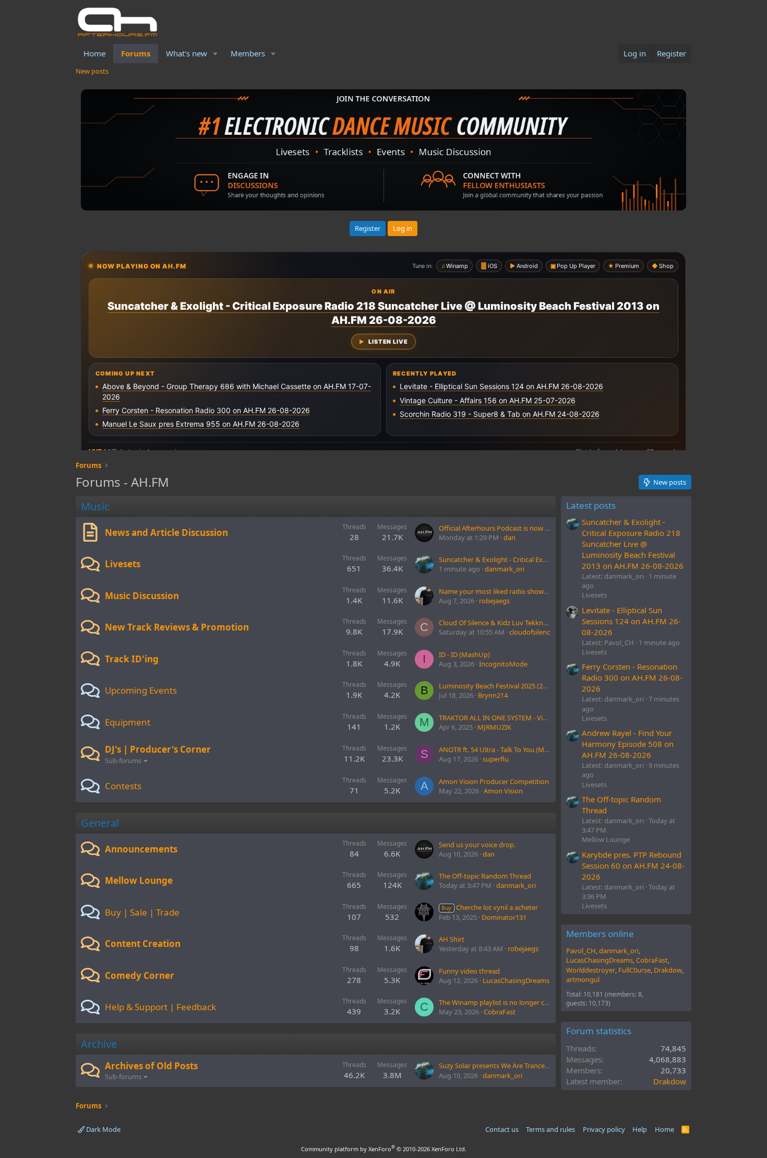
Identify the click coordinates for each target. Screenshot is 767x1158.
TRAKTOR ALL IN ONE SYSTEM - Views (497, 717)
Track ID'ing (132, 659)
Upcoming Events (141, 690)
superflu (496, 759)
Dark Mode (103, 1129)
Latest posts (591, 505)
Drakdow (668, 970)
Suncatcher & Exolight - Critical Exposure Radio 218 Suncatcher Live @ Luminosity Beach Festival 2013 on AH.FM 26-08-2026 (633, 544)
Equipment (127, 722)
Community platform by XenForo (383, 1149)
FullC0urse (634, 970)
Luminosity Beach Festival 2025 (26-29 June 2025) (514, 686)
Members (248, 53)
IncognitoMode (503, 664)
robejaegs (494, 600)
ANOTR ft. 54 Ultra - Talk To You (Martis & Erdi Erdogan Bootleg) (536, 749)
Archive (99, 1044)
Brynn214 (493, 695)
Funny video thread (469, 971)
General (100, 823)
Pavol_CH (581, 950)
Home (94, 53)
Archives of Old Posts (151, 1066)
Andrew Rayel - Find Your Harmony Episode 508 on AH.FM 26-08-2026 (628, 744)
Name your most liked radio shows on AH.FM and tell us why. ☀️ (538, 591)
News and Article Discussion (166, 533)
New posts (92, 71)
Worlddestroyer (590, 970)
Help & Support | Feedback (160, 1007)
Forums (135, 53)
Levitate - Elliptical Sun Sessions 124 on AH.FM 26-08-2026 (631, 621)
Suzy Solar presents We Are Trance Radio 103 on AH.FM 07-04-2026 (541, 1065)
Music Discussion (142, 596)
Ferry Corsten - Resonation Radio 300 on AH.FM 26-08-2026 (632, 677)
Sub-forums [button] (123, 760)
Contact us (502, 1129)
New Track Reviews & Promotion (177, 627)
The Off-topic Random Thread (485, 876)
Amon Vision (503, 791)
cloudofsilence (531, 632)
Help (639, 1129)
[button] (215, 53)
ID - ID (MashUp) (464, 654)
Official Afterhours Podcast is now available (505, 528)
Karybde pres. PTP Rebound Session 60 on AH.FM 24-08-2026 (633, 865)
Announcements (141, 849)
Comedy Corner (139, 975)
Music (95, 506)
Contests (123, 786)
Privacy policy (604, 1129)
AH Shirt (451, 939)
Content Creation (143, 944)
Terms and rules (550, 1129)
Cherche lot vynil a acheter (489, 907)
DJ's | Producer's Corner (158, 749)
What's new (186, 53)
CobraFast (500, 1011)
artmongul (583, 979)
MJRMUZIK (494, 727)
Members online (600, 934)
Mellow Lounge (139, 880)
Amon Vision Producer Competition (494, 781)
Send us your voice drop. (477, 844)
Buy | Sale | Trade (142, 912)
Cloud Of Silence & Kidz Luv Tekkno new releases (514, 622)
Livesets (122, 564)
